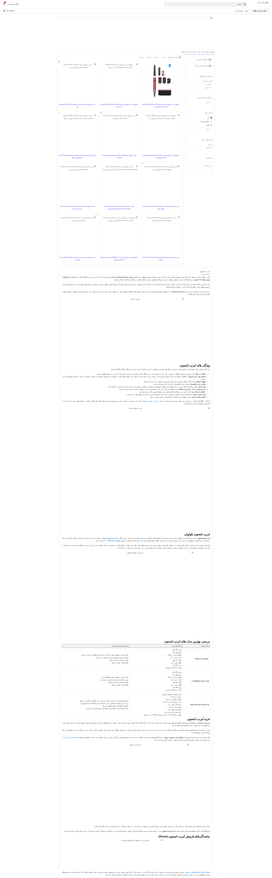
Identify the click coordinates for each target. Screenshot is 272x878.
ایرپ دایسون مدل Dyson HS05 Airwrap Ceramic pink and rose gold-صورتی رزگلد (77, 156)
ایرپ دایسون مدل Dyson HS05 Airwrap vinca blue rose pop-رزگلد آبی (77, 258)
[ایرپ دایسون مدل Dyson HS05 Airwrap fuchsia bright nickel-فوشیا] (162, 234)
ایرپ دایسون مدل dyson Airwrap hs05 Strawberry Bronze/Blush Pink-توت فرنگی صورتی (119, 207)
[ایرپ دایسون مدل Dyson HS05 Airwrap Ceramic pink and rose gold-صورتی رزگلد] (78, 132)
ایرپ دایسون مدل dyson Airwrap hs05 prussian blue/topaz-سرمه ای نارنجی (77, 207)
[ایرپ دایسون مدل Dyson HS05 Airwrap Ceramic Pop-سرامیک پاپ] (78, 81)
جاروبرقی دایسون (153, 401)
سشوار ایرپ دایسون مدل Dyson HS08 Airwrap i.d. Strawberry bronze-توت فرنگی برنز (160, 105)
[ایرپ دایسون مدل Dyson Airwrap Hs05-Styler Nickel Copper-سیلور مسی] (162, 183)
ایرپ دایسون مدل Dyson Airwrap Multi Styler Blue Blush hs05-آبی (119, 156)
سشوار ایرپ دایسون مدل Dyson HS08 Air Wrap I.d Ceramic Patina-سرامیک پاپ (161, 156)
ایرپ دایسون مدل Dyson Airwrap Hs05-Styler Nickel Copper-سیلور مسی (160, 207)
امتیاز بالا (141, 57)
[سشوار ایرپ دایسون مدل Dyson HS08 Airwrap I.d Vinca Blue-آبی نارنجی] (120, 81)
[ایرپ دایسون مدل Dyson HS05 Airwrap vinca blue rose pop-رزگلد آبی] (78, 234)
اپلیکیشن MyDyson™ (113, 541)
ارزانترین (149, 57)
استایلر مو (193, 52)
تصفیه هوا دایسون (69, 737)
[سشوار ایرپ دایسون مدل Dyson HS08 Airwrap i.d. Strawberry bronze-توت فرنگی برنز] (162, 81)
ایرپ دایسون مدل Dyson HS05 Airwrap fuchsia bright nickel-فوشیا (161, 258)
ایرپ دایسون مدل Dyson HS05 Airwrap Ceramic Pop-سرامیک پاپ (77, 105)
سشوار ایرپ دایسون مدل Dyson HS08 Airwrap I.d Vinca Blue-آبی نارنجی (119, 105)
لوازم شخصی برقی (203, 52)
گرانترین (156, 57)
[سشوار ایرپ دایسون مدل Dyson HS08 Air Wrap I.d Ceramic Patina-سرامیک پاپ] (162, 132)
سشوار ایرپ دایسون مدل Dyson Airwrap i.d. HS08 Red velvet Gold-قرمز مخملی (119, 258)
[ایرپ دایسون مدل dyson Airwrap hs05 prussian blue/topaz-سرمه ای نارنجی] (78, 183)
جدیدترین (163, 57)
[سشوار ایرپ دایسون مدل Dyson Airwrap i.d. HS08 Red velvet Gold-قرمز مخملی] (120, 234)
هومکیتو (212, 52)
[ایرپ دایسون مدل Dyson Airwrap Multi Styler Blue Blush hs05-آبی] (120, 132)
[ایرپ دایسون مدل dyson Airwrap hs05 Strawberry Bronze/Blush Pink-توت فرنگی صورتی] (120, 183)
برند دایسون (143, 538)
